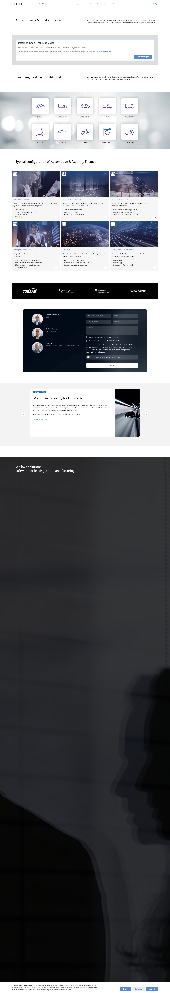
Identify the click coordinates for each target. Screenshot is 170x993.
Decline (125, 989)
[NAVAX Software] (18, 4)
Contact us (123, 4)
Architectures (55, 4)
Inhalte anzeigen (143, 57)
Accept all (152, 989)
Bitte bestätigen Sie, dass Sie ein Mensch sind (105, 357)
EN (153, 4)
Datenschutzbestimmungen (104, 51)
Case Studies (88, 4)
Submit (112, 365)
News (98, 4)
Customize (138, 989)
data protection (113, 337)
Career (106, 4)
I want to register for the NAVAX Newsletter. (105, 341)
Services (65, 4)
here (55, 990)
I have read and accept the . (105, 337)
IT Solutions (42, 4)
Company (77, 4)
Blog (114, 4)
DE (150, 4)
